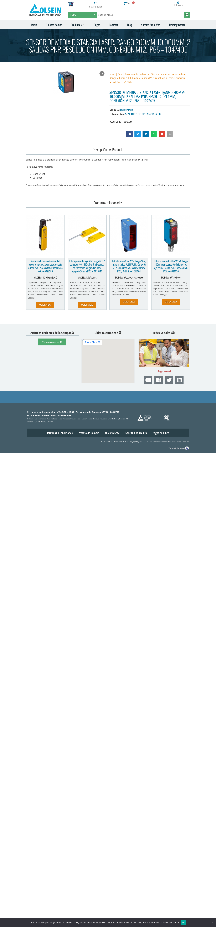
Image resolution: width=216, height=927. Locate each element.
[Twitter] (169, 380)
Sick (120, 74)
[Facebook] (158, 380)
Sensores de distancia (137, 74)
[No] (212, 922)
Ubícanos (178, 5)
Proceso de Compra (88, 433)
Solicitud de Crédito (136, 433)
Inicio (112, 74)
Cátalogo (38, 177)
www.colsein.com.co (180, 441)
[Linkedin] (179, 380)
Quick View (45, 304)
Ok (183, 922)
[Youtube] (148, 380)
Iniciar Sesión (95, 6)
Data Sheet (39, 174)
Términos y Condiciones (60, 433)
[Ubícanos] (178, 2)
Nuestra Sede (112, 433)
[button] (77, 24)
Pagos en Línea (161, 433)
